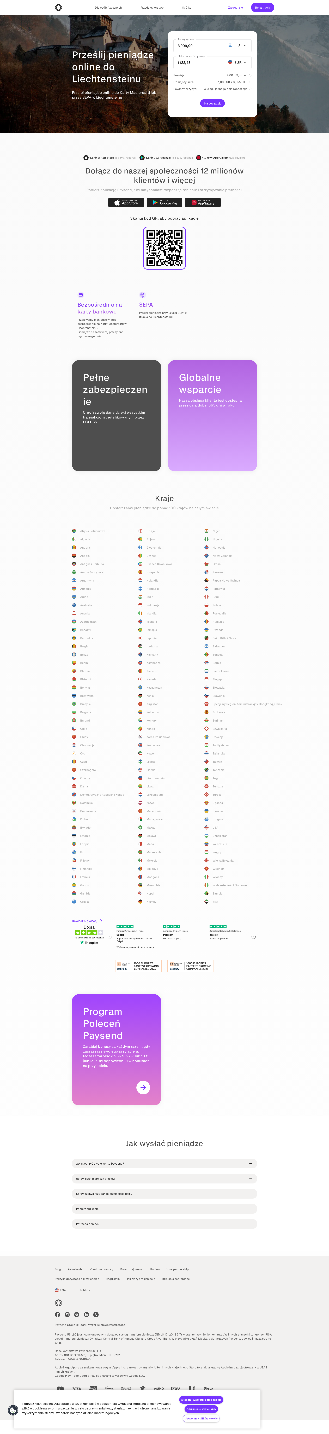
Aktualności (76, 1269)
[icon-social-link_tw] (96, 1314)
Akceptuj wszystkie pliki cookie (201, 1399)
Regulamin (113, 1278)
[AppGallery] (203, 202)
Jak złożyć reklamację (141, 1278)
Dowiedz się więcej (84, 920)
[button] (13, 1410)
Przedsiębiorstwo (152, 7)
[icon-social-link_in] (67, 1314)
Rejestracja (262, 7)
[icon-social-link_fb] (57, 1314)
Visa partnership (178, 1269)
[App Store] (126, 202)
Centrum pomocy (101, 1269)
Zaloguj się (235, 7)
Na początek (212, 103)
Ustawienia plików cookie (201, 1418)
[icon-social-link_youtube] (77, 1314)
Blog (58, 1269)
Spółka (186, 7)
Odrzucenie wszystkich (201, 1409)
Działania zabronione (176, 1278)
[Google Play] (164, 202)
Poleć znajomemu (131, 1269)
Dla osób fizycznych (108, 7)
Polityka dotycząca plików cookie (77, 1278)
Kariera (155, 1269)
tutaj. (220, 1334)
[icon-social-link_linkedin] (86, 1314)
